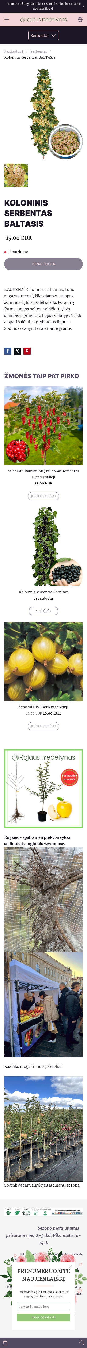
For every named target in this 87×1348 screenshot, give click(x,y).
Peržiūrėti (43, 611)
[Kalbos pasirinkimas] (80, 19)
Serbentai (38, 51)
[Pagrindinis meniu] (7, 19)
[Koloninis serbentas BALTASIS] (16, 175)
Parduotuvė (13, 51)
